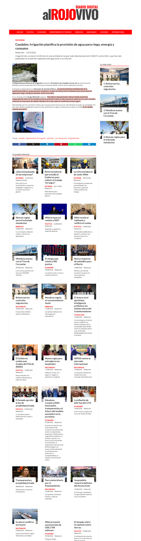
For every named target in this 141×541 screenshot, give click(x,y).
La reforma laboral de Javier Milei (83, 173)
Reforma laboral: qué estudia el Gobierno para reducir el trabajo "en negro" (53, 177)
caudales (22, 138)
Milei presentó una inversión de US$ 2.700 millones (53, 526)
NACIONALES (92, 32)
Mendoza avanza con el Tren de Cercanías (24, 261)
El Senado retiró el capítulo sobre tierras (82, 525)
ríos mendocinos (61, 138)
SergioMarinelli (73, 138)
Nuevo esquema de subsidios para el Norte (83, 261)
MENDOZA (79, 32)
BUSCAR (20, 32)
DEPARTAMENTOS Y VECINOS (60, 32)
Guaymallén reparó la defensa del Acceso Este (83, 483)
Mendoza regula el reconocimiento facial (54, 300)
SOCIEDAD (104, 32)
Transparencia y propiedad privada (25, 481)
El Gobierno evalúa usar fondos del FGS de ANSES (25, 362)
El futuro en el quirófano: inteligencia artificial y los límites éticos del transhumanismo (82, 304)
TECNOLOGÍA (79, 315)
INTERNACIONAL (118, 32)
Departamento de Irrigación (36, 138)
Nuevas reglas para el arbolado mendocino (24, 220)
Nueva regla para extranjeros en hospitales (53, 361)
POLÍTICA (30, 32)
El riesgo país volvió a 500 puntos (51, 261)
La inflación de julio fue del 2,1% (82, 401)
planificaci (50, 138)
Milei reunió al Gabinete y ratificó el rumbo (82, 220)
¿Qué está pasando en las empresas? (25, 173)
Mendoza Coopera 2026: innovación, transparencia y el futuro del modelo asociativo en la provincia (54, 408)
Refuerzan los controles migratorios (23, 300)
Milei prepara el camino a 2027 (53, 219)
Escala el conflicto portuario (25, 523)
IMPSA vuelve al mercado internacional (82, 361)
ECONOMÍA (41, 32)
